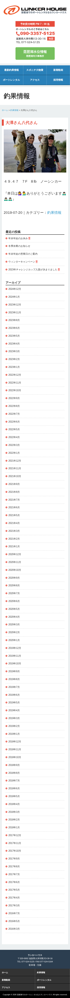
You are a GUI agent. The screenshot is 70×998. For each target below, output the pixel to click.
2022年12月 (14, 374)
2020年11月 (14, 562)
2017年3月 (14, 905)
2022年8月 (14, 406)
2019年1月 (14, 733)
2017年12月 (14, 835)
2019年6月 (14, 694)
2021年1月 (14, 546)
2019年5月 (14, 702)
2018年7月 (14, 780)
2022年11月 (14, 382)
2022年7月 (14, 413)
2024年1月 (14, 296)
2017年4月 (14, 897)
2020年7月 (14, 593)
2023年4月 (14, 343)
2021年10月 (14, 476)
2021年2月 (14, 538)
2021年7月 (14, 499)
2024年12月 (14, 289)
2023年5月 (14, 335)
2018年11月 (14, 749)
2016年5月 (14, 921)
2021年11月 (14, 468)
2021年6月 (14, 507)
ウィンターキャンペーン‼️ (23, 261)
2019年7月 (14, 687)
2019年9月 (14, 671)
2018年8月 (14, 773)
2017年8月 (14, 866)
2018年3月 (14, 812)
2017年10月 (14, 850)
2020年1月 (14, 640)
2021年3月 (14, 531)
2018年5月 (14, 796)
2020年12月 (14, 554)
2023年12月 (14, 304)
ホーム (5, 110)
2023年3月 (14, 351)
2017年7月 (14, 874)
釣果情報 (14, 110)
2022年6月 (14, 421)
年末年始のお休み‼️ (19, 238)
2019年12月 (14, 648)
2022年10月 (14, 390)
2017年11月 (14, 843)
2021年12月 (14, 460)
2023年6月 (14, 328)
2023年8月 (14, 320)
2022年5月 (14, 429)
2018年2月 (14, 819)
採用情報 (58, 79)
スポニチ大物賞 (34, 70)
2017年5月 (14, 889)
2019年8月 (14, 679)
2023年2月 (14, 359)
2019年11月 (14, 655)
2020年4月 (14, 616)
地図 (51, 39)
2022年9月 (14, 398)
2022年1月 (14, 452)
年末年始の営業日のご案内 (23, 253)
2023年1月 (14, 367)
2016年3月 (14, 928)
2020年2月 (14, 632)
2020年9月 (14, 577)
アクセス (35, 79)
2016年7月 (14, 913)
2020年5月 (14, 609)
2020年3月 (14, 624)
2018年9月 (14, 765)
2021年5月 (14, 515)
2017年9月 (14, 858)
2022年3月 (14, 445)
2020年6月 (14, 601)
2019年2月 (14, 726)
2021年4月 (14, 523)
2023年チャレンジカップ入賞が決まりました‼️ (34, 269)
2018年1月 (14, 827)
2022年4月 (14, 437)
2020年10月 (14, 570)
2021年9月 (14, 484)
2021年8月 (14, 492)
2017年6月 (14, 882)
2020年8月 (14, 585)
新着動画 (58, 70)
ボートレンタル (11, 79)
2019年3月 (14, 718)
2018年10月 (14, 757)
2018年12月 (14, 741)
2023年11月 (14, 312)
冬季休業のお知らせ (19, 246)
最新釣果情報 (11, 70)
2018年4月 (14, 804)
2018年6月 (14, 788)
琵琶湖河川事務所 (35, 54)
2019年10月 (14, 663)
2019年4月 (14, 710)
